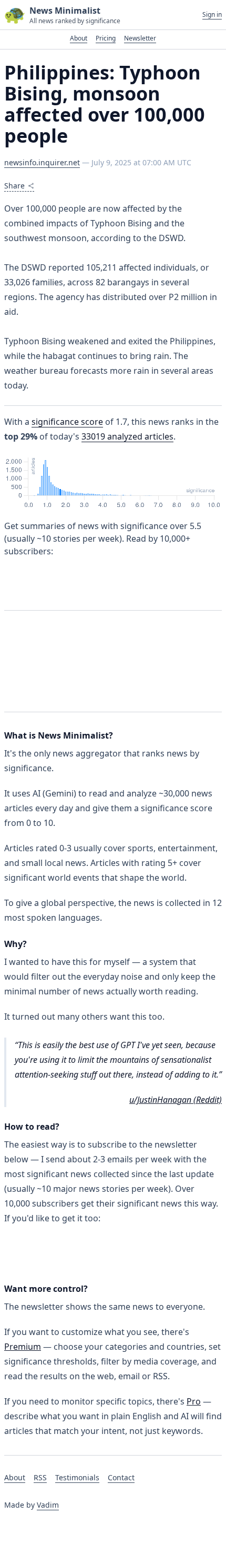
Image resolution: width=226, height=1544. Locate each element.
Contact (121, 1477)
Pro (194, 1401)
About (78, 38)
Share (14, 186)
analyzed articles (127, 436)
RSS (40, 1477)
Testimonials (77, 1477)
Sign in (212, 15)
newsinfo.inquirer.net (42, 162)
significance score (67, 421)
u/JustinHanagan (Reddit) (175, 1099)
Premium (22, 1346)
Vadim (48, 1505)
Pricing (106, 38)
